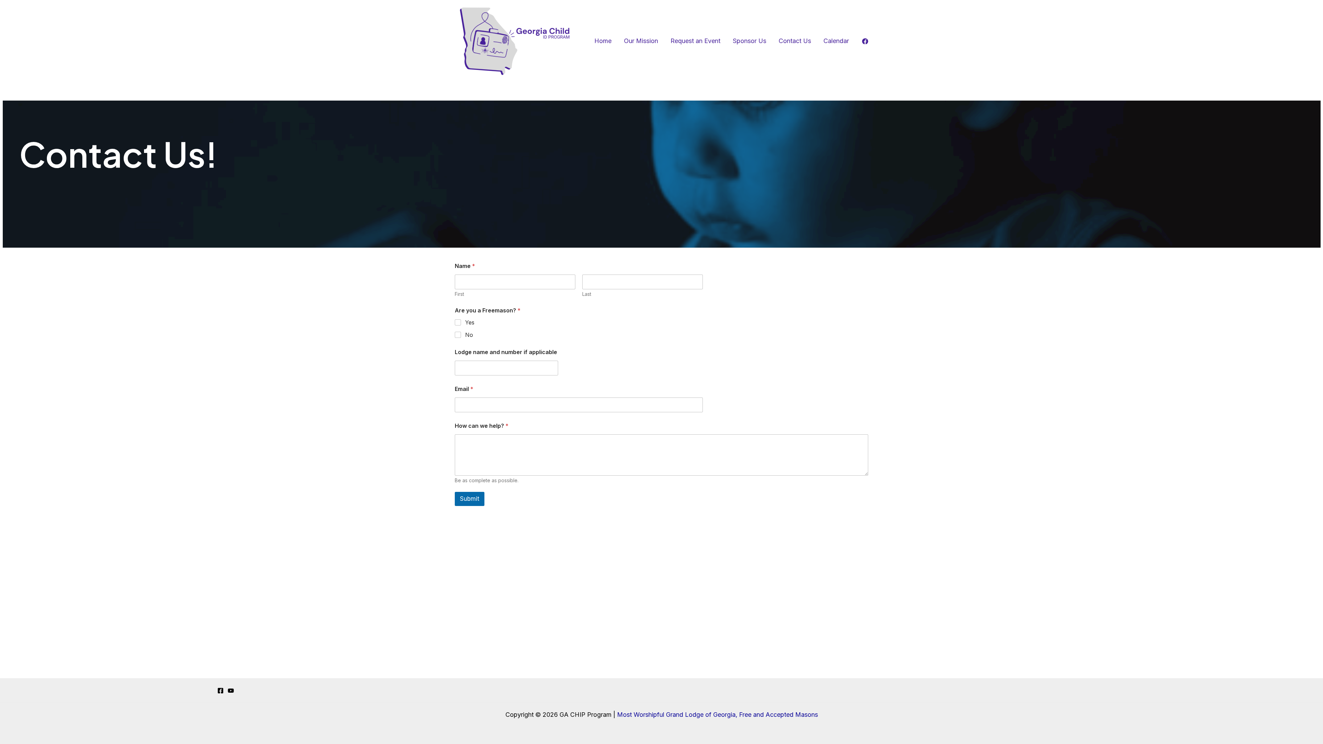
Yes (469, 322)
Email (464, 389)
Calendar (836, 40)
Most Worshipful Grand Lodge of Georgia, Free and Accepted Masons (717, 714)
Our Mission (641, 40)
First (459, 294)
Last (586, 294)
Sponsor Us (749, 40)
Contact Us (795, 40)
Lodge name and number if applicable (506, 352)
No (469, 334)
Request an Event (695, 40)
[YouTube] (231, 691)
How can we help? (482, 426)
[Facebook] (865, 41)
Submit (469, 498)
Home (603, 40)
